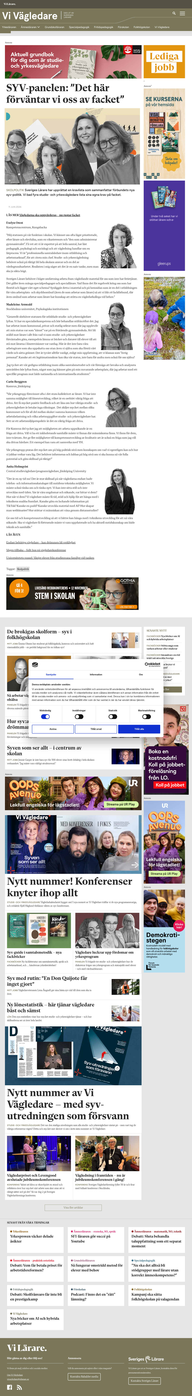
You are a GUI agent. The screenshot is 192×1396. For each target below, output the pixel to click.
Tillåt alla (139, 729)
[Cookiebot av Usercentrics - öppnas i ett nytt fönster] (147, 664)
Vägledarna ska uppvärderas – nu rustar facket (49, 215)
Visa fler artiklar (73, 1207)
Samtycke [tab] (51, 674)
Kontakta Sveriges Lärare (144, 1381)
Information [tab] (96, 674)
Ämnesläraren (29, 27)
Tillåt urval (96, 729)
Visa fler (164, 689)
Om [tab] (141, 674)
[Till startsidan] (9, 4)
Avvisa (53, 729)
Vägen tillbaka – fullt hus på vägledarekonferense (36, 550)
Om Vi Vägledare (15, 1375)
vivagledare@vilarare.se (18, 1379)
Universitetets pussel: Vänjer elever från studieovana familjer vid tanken (50, 557)
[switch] (79, 716)
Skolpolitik (23, 569)
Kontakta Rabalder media (84, 1376)
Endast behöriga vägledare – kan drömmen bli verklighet (41, 542)
